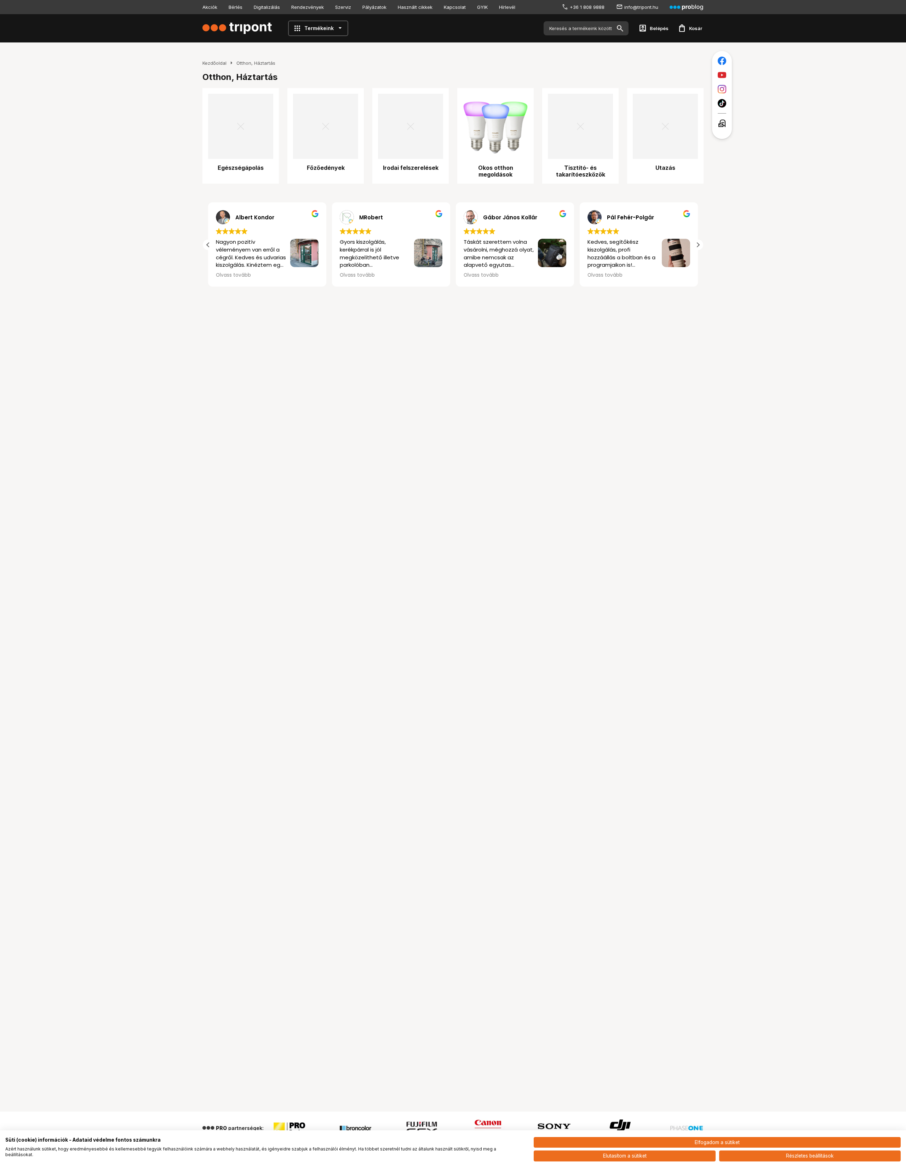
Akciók (209, 7)
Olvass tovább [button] (357, 275)
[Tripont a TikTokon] (722, 103)
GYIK (482, 7)
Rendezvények (307, 7)
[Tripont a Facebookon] (722, 61)
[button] (698, 245)
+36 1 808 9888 (587, 7)
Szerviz (343, 7)
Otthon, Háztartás (255, 63)
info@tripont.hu (641, 7)
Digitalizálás (267, 7)
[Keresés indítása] (620, 28)
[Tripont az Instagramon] (722, 89)
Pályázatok (374, 7)
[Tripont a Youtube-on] (722, 75)
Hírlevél (507, 7)
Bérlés (235, 7)
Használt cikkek (415, 7)
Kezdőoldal (214, 63)
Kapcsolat (455, 7)
